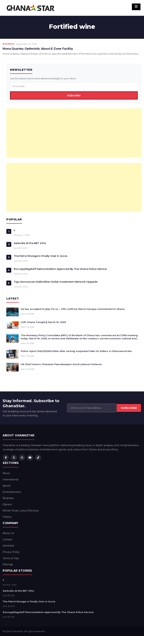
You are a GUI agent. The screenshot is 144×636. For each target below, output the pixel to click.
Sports (7, 485)
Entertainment (12, 492)
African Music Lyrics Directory (21, 510)
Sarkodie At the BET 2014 (30, 243)
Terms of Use (11, 558)
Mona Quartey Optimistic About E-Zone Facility (38, 48)
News (6, 473)
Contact (7, 539)
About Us (8, 533)
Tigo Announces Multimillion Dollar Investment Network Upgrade (55, 281)
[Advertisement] (73, 133)
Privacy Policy (11, 552)
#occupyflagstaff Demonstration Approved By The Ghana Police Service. (60, 269)
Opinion (7, 504)
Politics (7, 516)
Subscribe (74, 95)
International (10, 479)
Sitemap (8, 564)
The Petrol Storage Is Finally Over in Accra (40, 256)
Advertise (8, 545)
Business (8, 44)
